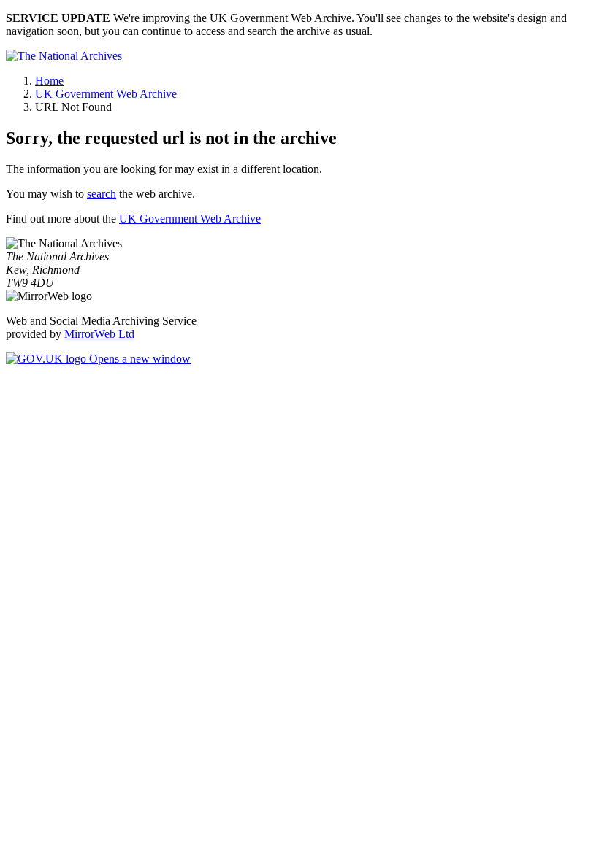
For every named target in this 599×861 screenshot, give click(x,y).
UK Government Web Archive (106, 94)
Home (49, 80)
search (101, 194)
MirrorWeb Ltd (99, 334)
